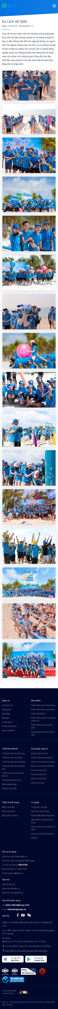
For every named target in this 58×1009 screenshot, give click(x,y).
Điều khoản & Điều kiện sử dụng (42, 821)
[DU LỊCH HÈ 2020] (29, 85)
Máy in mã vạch (8, 811)
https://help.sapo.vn (18, 856)
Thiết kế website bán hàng (13, 753)
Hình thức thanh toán (40, 811)
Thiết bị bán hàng (10, 802)
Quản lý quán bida (38, 774)
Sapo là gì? (6, 709)
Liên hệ (34, 838)
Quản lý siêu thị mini (39, 753)
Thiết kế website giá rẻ (12, 780)
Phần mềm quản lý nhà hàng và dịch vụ (43, 719)
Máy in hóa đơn (8, 807)
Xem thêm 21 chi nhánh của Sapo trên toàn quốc (26, 951)
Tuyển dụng (7, 722)
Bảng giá (5, 718)
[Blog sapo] (29, 915)
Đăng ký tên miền (9, 788)
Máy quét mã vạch (10, 815)
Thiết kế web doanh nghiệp (13, 762)
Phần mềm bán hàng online (42, 709)
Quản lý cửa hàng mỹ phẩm (42, 766)
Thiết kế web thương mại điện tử (13, 774)
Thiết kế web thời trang (12, 757)
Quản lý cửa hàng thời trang (43, 762)
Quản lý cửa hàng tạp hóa (42, 757)
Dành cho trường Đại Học (12, 892)
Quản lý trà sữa (37, 783)
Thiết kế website (38, 713)
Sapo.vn (5, 1002)
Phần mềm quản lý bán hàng (43, 705)
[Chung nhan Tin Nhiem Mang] (28, 971)
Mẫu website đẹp (9, 784)
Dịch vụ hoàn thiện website (42, 834)
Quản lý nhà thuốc (38, 778)
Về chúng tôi (7, 705)
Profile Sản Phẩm (9, 726)
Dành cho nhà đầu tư (11, 888)
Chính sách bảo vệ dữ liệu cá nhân (43, 828)
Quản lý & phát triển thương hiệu (43, 733)
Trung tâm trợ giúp (39, 807)
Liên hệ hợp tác (8, 884)
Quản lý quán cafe (38, 770)
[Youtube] (23, 915)
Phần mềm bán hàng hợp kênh (41, 726)
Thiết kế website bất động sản (13, 767)
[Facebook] (18, 915)
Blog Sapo (6, 713)
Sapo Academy (8, 730)
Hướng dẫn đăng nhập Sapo (43, 815)
